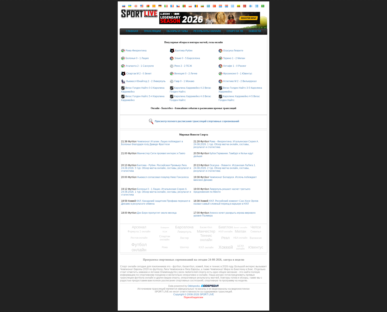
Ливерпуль (184, 231)
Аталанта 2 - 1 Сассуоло (140, 65)
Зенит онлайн (240, 227)
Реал (225, 238)
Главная (132, 31)
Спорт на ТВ (235, 31)
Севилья (256, 231)
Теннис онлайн (206, 238)
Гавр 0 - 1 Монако (184, 81)
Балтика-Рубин (183, 50)
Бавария (165, 227)
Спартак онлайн (164, 238)
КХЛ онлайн (206, 247)
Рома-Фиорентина (136, 50)
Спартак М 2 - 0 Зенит (139, 73)
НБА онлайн (240, 237)
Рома (165, 247)
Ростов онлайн (139, 237)
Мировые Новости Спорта (193, 134)
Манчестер (206, 231)
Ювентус (255, 247)
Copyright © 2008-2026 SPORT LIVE (193, 294)
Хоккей (225, 247)
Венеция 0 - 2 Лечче (185, 73)
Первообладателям (193, 297)
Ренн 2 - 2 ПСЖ (183, 65)
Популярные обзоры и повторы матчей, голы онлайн (193, 42)
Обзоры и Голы (177, 31)
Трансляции (152, 31)
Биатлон (225, 227)
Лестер (184, 237)
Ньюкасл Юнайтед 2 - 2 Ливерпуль (145, 81)
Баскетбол (206, 227)
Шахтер (184, 247)
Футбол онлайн (139, 247)
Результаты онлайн (207, 31)
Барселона (184, 227)
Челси (256, 227)
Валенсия (256, 237)
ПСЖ (164, 232)
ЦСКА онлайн (240, 247)
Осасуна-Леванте (233, 50)
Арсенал (139, 227)
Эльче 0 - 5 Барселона (187, 58)
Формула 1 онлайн (139, 231)
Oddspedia (194, 286)
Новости (255, 31)
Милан (240, 231)
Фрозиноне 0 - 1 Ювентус (237, 73)
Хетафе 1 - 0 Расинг (234, 65)
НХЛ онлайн (225, 231)
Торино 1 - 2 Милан (234, 58)
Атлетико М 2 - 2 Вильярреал (240, 81)
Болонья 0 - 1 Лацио (137, 58)
